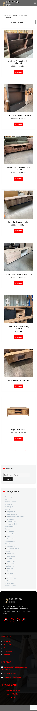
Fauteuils (8, 504)
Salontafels (11, 561)
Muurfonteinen (12, 578)
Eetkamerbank (10, 502)
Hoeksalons (11, 534)
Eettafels (10, 559)
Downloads (8, 651)
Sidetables (11, 564)
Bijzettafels (11, 556)
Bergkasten (11, 512)
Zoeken (8, 479)
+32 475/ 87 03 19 (10, 673)
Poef (8, 536)
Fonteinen (10, 573)
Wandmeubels (12, 524)
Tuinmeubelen (10, 583)
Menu (35, 3)
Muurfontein (9, 526)
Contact (7, 654)
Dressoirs (10, 519)
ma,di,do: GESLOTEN (13, 690)
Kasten (7, 509)
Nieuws (6, 648)
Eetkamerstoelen (13, 549)
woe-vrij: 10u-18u (12, 694)
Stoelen (8, 544)
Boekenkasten (12, 514)
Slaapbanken (10, 541)
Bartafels (10, 554)
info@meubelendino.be (12, 677)
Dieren (9, 571)
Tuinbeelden (9, 566)
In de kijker (9, 507)
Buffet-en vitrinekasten (15, 517)
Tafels (7, 551)
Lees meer (18, 72)
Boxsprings (9, 497)
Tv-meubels (11, 522)
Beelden (10, 568)
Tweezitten (11, 539)
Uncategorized (10, 586)
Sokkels (9, 581)
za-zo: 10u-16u (11, 698)
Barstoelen (11, 546)
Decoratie (8, 499)
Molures (10, 576)
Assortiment (8, 642)
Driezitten (10, 531)
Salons (7, 529)
